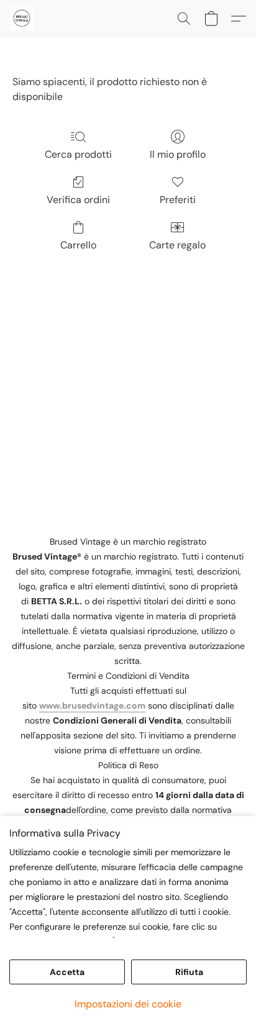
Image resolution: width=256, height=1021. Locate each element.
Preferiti (178, 199)
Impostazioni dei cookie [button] (128, 1003)
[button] (22, 18)
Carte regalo (177, 245)
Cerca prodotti (78, 154)
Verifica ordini (78, 199)
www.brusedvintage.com (92, 705)
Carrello (78, 245)
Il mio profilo (178, 154)
